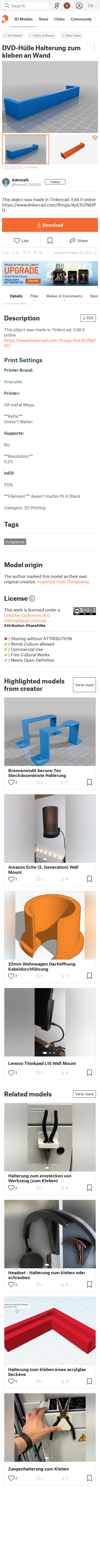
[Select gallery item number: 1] (45, 859)
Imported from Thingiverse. (63, 581)
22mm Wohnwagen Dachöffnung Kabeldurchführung (41, 966)
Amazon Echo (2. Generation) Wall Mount (43, 869)
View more (84, 684)
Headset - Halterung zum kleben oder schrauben (46, 1275)
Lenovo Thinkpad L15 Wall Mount (42, 1063)
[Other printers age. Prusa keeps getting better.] (50, 273)
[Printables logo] (5, 19)
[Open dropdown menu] (94, 47)
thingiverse (15, 542)
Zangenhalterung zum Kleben (38, 1468)
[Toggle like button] (11, 782)
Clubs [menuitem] (59, 19)
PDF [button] (90, 318)
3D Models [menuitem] (23, 19)
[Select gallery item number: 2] (50, 859)
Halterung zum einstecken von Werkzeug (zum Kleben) (39, 1178)
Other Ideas (73, 35)
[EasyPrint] (57, 5)
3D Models (14, 35)
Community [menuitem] (81, 19)
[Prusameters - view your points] (67, 5)
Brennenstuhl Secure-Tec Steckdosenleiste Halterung (37, 773)
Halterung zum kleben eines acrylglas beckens (47, 1372)
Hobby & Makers (44, 35)
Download (53, 224)
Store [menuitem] (43, 19)
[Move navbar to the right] (95, 19)
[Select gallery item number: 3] (54, 859)
